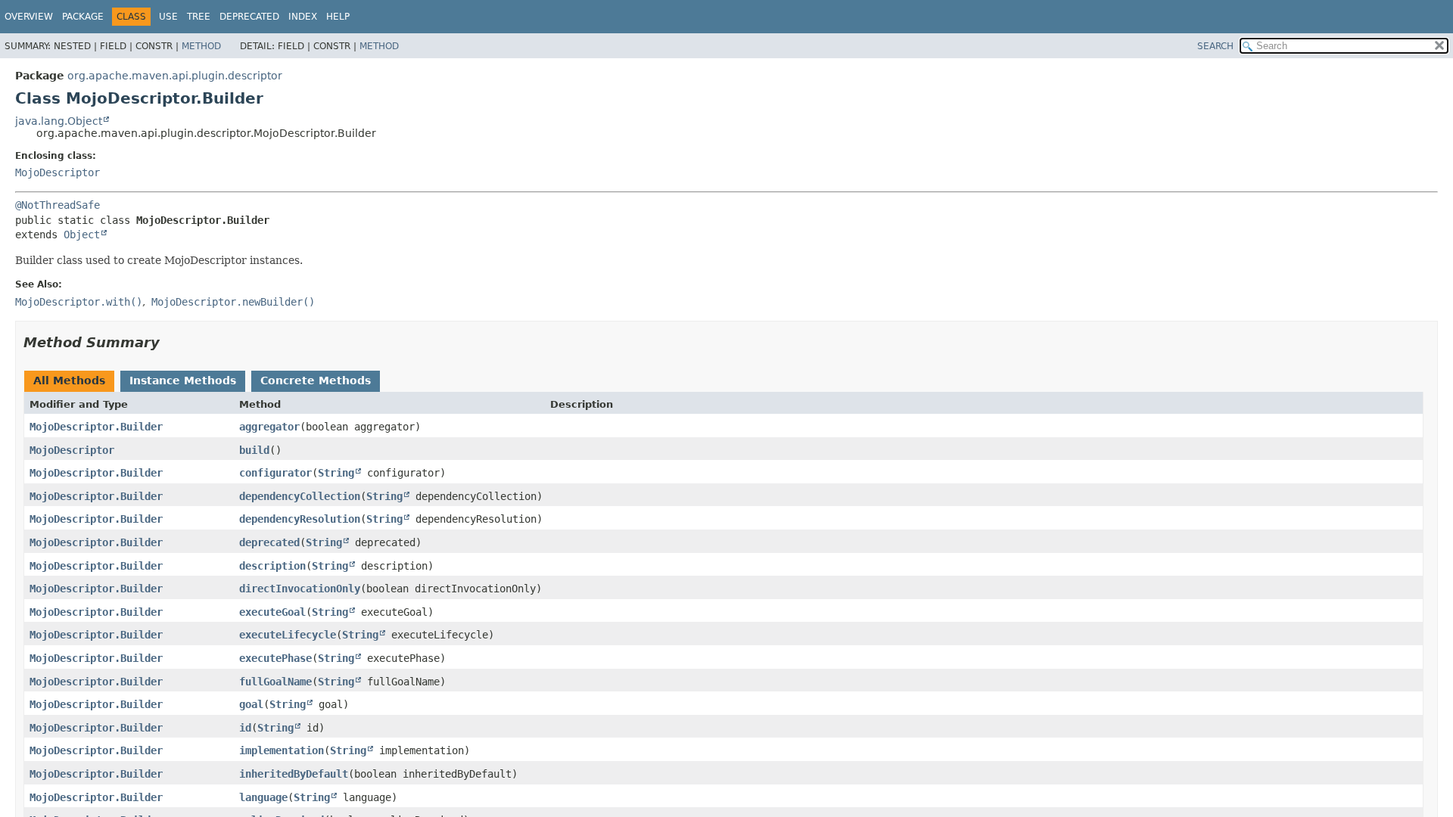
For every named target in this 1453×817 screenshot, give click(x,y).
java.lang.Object (58, 121)
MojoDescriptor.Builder (96, 427)
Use (168, 16)
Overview (29, 16)
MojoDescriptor (57, 172)
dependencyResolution (299, 519)
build (254, 450)
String (336, 473)
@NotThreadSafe (57, 205)
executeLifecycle (287, 635)
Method (201, 46)
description (272, 566)
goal (251, 704)
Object (82, 234)
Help (338, 16)
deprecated (269, 542)
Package (83, 16)
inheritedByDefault (293, 774)
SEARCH (1215, 46)
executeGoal (272, 612)
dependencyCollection (299, 496)
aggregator (269, 427)
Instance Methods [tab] (182, 380)
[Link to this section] (170, 342)
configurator (275, 473)
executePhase (275, 658)
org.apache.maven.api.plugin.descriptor (174, 76)
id (245, 728)
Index (302, 16)
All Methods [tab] (69, 380)
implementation (281, 750)
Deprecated (249, 16)
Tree (198, 16)
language (263, 797)
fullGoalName (275, 682)
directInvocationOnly (299, 588)
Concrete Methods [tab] (315, 380)
